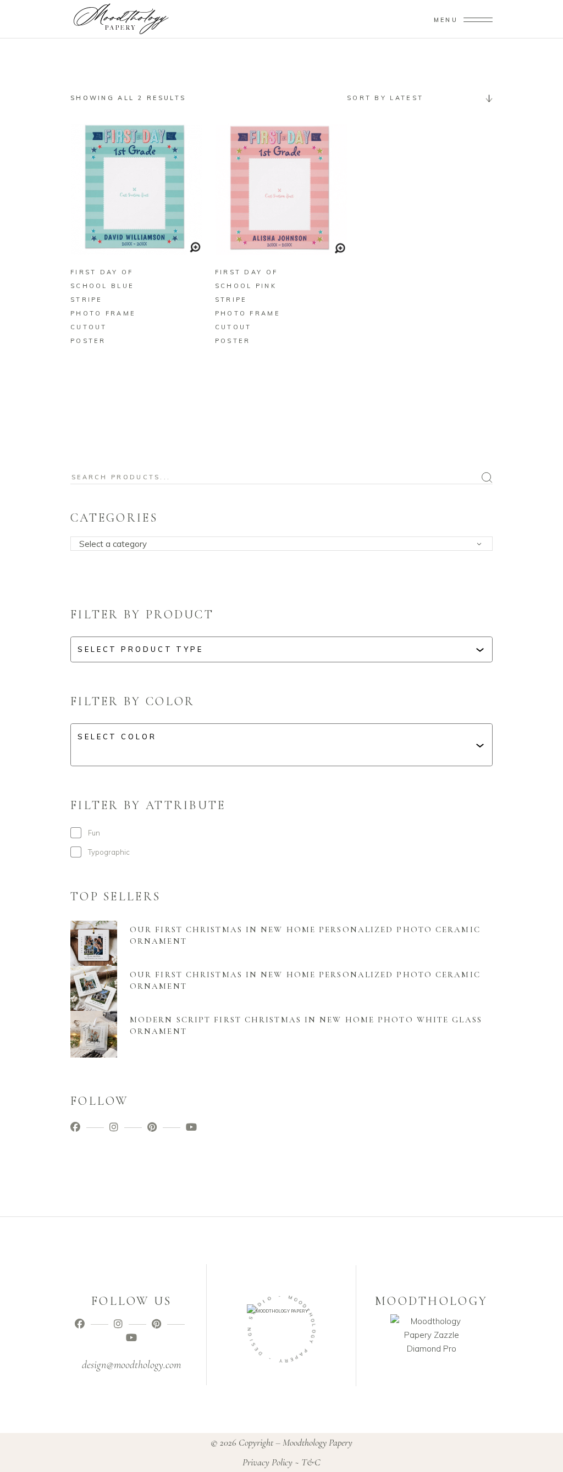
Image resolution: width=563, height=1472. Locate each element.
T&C (311, 1462)
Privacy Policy (267, 1462)
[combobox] (416, 98)
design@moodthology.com (131, 1364)
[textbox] (285, 544)
